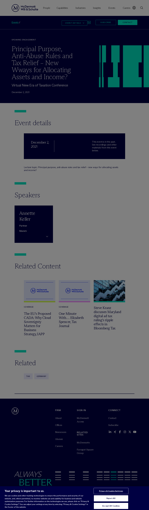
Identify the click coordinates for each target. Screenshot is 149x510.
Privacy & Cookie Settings (111, 491)
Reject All (111, 498)
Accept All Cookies (111, 506)
